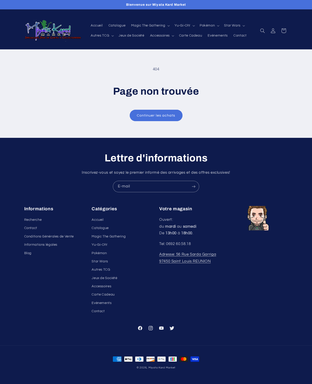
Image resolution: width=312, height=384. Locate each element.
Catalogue (100, 228)
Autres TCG (101, 270)
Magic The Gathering (109, 236)
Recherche (33, 219)
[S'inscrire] (193, 186)
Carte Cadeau (103, 294)
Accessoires (101, 286)
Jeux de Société (104, 278)
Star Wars (100, 261)
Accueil (97, 219)
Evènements (101, 303)
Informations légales (41, 245)
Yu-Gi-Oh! (99, 245)
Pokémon (99, 253)
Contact (30, 228)
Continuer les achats (156, 115)
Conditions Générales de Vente (49, 236)
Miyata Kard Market (161, 367)
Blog (28, 253)
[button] (150, 26)
